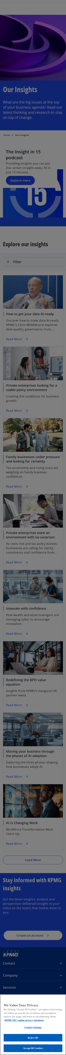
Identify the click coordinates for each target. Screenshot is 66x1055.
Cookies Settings (33, 1027)
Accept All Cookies (33, 1048)
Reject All (33, 1037)
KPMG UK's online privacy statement (24, 1020)
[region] (33, 1024)
